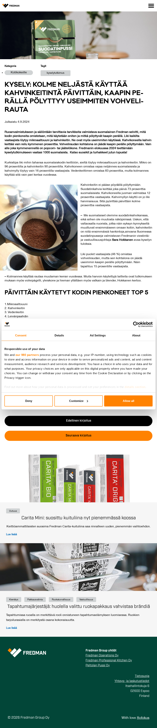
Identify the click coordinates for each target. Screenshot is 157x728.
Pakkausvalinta (35, 600)
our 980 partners (27, 354)
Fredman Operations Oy (102, 655)
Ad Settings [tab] (98, 335)
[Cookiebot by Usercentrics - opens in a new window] (136, 324)
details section (135, 387)
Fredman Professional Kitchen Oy (109, 660)
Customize (76, 400)
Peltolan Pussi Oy (98, 665)
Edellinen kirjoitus (78, 420)
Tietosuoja (142, 676)
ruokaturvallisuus (61, 600)
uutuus (13, 511)
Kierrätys (13, 600)
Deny (28, 400)
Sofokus (143, 718)
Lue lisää (11, 534)
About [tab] (136, 335)
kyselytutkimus (55, 73)
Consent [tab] (21, 335)
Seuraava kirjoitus (78, 435)
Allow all (128, 400)
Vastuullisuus (86, 600)
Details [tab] (59, 335)
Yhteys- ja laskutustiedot (131, 681)
